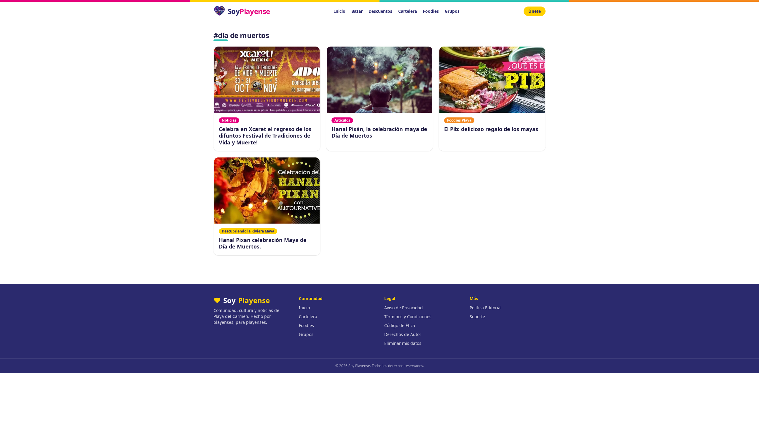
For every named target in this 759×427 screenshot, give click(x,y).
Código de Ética (399, 325)
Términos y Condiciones (407, 316)
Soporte (477, 316)
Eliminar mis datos (402, 343)
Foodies (431, 11)
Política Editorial (486, 307)
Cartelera (407, 11)
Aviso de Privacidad (403, 307)
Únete (534, 11)
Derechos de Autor (402, 334)
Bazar (357, 11)
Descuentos (380, 11)
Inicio (339, 11)
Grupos (452, 11)
